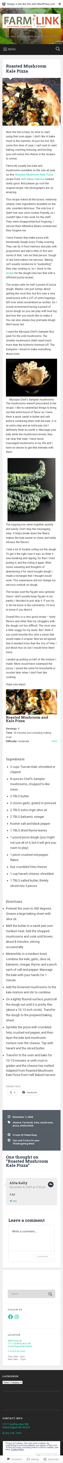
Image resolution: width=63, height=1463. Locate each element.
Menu (12, 49)
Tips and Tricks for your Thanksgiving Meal (26, 1142)
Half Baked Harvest (33, 179)
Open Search (57, 49)
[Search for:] (31, 1294)
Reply (51, 1184)
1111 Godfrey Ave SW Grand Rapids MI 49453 (16, 1426)
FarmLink (27, 1122)
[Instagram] (16, 1317)
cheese (17, 1122)
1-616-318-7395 (16, 1351)
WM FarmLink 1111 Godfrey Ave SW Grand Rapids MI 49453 (20, 1343)
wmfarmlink (27, 1125)
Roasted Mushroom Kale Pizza (26, 68)
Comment (42, 1256)
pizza (16, 1125)
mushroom (46, 1122)
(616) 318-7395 (12, 1433)
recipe (10, 273)
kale (36, 1122)
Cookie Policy (17, 1449)
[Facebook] (10, 1317)
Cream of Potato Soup (25, 1134)
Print (54, 741)
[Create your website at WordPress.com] (31, 4)
